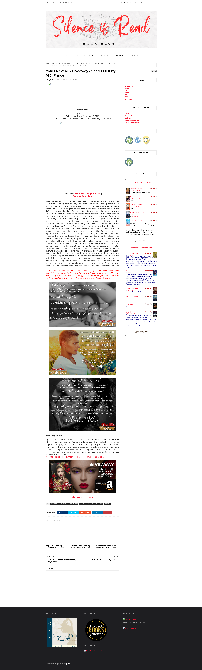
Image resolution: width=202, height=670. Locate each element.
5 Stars (127, 88)
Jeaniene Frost (135, 216)
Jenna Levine (135, 222)
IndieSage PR (92, 63)
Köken (128, 271)
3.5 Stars (128, 95)
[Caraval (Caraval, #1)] (155, 317)
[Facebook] (121, 2)
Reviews (54, 2)
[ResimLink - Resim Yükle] (96, 642)
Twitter (69, 457)
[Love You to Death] (128, 225)
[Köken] (155, 276)
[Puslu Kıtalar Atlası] (155, 258)
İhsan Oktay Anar (131, 255)
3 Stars (127, 97)
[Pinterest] (130, 2)
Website (49, 457)
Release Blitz (90, 56)
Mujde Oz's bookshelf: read (141, 247)
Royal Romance (111, 63)
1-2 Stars (128, 99)
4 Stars (127, 93)
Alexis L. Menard (136, 190)
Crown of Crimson (132, 288)
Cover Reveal (105, 56)
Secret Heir (49, 65)
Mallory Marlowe (136, 206)
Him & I (132, 197)
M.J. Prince (101, 63)
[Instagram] (127, 2)
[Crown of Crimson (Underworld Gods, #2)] (155, 293)
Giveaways (133, 56)
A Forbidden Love (56, 63)
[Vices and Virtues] (128, 193)
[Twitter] (124, 2)
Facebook (59, 457)
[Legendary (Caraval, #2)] (155, 309)
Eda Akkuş (129, 272)
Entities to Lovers (136, 204)
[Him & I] (128, 201)
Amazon (79, 193)
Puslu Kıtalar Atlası (132, 253)
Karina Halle (130, 290)
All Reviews (129, 86)
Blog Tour (120, 56)
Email (127, 114)
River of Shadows (132, 296)
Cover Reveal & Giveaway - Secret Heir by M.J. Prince (106, 547)
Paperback (93, 193)
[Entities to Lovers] (128, 209)
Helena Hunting (136, 198)
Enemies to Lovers (80, 63)
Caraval (128, 312)
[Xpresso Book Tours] (62, 647)
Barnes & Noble (82, 196)
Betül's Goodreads (132, 122)
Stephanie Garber (131, 306)
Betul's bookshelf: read (141, 182)
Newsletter (99, 457)
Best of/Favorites (66, 2)
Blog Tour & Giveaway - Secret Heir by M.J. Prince (55, 547)
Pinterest (79, 457)
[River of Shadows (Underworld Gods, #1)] (155, 301)
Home (47, 2)
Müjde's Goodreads (132, 120)
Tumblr (88, 457)
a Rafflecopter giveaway (82, 497)
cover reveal (68, 63)
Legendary (129, 304)
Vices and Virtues (136, 189)
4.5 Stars (128, 90)
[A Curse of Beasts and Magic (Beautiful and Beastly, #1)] (128, 217)
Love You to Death (136, 220)
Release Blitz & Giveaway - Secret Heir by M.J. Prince (81, 547)
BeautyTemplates (64, 664)
